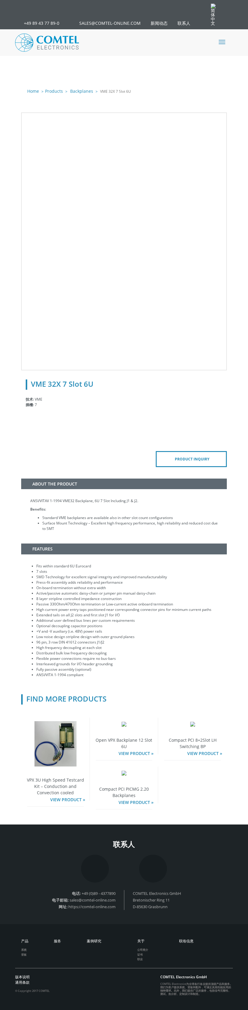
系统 (24, 950)
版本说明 (22, 976)
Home (33, 91)
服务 (57, 941)
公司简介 (142, 950)
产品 (24, 941)
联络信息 (186, 941)
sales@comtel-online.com (93, 900)
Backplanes (81, 91)
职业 (140, 959)
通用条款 (22, 982)
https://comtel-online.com (92, 906)
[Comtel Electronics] (47, 42)
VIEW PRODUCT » (67, 799)
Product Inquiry (192, 459)
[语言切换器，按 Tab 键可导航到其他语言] (216, 14)
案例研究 (94, 941)
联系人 (184, 23)
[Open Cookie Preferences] (13, 1002)
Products (54, 91)
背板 (24, 955)
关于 (141, 941)
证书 (140, 955)
